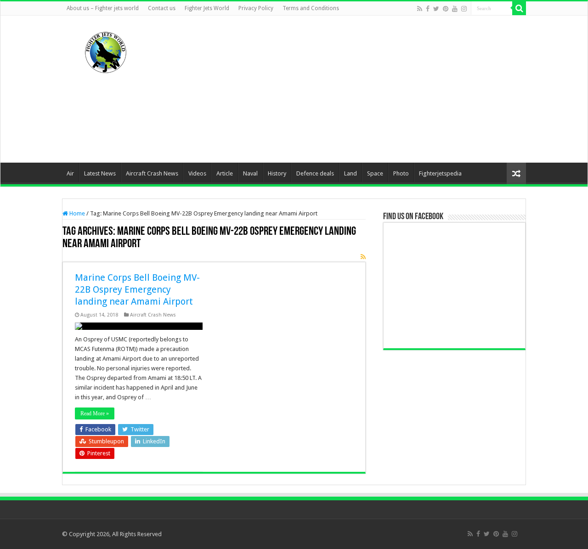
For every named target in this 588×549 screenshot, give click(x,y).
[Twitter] (436, 8)
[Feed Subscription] (363, 256)
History (277, 173)
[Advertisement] (352, 89)
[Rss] (419, 8)
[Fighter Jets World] (105, 51)
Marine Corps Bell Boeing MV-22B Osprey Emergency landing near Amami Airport (137, 289)
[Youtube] (454, 8)
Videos (197, 173)
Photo (401, 173)
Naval (250, 173)
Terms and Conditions (311, 8)
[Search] (519, 8)
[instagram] (464, 8)
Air (70, 173)
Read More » (94, 413)
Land (350, 173)
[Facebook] (427, 8)
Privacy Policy (255, 8)
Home (76, 213)
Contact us (161, 8)
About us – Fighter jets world (103, 8)
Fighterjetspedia (440, 173)
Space (375, 173)
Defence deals (315, 173)
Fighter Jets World (207, 8)
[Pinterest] (445, 8)
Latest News (100, 173)
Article (224, 173)
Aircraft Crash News (152, 173)
